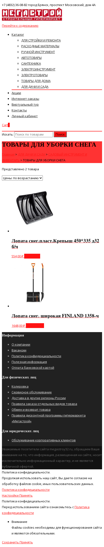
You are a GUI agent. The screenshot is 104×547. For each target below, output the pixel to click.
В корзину (32, 256)
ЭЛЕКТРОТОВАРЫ (34, 75)
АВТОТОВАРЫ (31, 57)
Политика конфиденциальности (36, 356)
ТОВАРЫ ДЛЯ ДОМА (36, 81)
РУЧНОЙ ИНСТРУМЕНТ (38, 52)
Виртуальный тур (25, 104)
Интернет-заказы (25, 98)
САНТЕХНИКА (31, 63)
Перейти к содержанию (20, 25)
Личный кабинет (25, 116)
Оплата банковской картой (33, 367)
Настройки (10, 495)
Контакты (19, 110)
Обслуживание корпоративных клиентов (44, 440)
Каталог (18, 34)
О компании (21, 344)
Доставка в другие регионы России (39, 398)
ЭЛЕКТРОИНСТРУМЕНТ (38, 69)
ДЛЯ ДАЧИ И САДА (34, 86)
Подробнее (35, 325)
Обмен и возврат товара (31, 409)
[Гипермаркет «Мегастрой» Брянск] (32, 19)
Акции (16, 93)
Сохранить (11, 542)
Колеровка (20, 386)
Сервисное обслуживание (32, 392)
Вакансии (19, 350)
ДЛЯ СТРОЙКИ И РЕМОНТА (41, 40)
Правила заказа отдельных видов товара (44, 404)
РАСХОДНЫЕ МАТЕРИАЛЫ (40, 46)
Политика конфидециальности (26, 489)
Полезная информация (29, 362)
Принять (26, 495)
